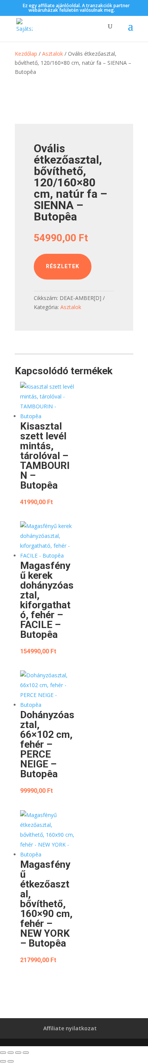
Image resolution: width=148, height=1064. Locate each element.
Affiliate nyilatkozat (70, 1028)
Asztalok (52, 53)
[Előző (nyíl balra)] (3, 1061)
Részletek (62, 266)
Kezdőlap (26, 53)
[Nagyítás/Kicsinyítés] (3, 1053)
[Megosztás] (18, 1053)
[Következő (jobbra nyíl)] (11, 1061)
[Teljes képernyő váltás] (11, 1053)
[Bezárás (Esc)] (26, 1053)
